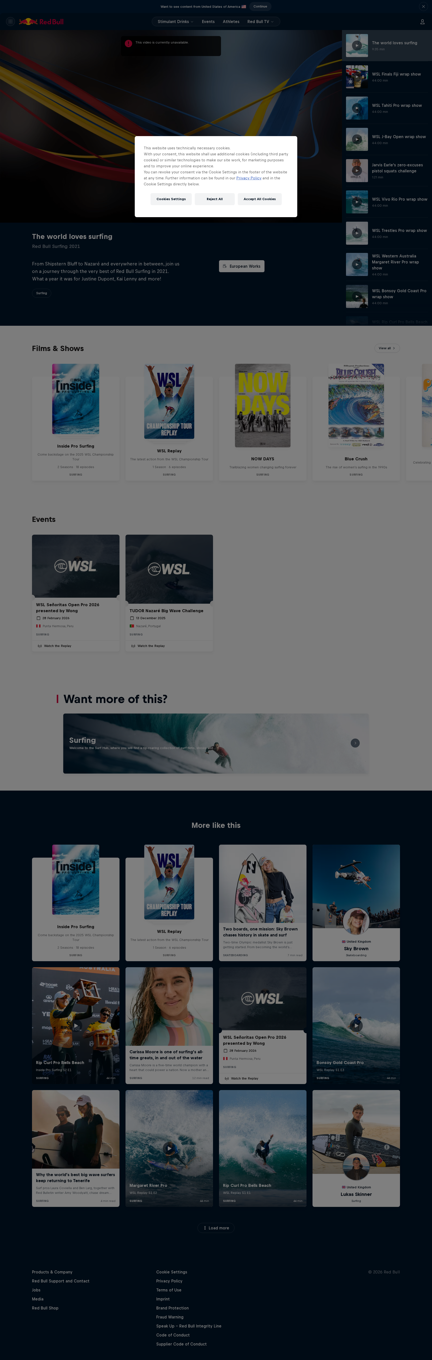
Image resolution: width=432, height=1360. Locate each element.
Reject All (215, 199)
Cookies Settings (171, 199)
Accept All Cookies (260, 199)
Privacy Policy (249, 178)
